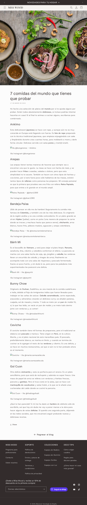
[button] (4, 7)
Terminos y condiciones (30, 466)
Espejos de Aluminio (52, 455)
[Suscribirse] (43, 489)
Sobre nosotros (11, 463)
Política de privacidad (33, 474)
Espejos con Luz (50, 465)
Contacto (9, 458)
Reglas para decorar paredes (70, 459)
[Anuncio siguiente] (82, 2)
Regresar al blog (45, 434)
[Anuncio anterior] (4, 2)
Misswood (39, 504)
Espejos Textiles (50, 460)
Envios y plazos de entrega (32, 459)
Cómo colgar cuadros (69, 451)
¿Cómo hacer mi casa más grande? (72, 466)
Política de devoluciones (30, 451)
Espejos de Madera (51, 450)
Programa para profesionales (11, 451)
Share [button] (14, 425)
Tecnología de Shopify (50, 504)
